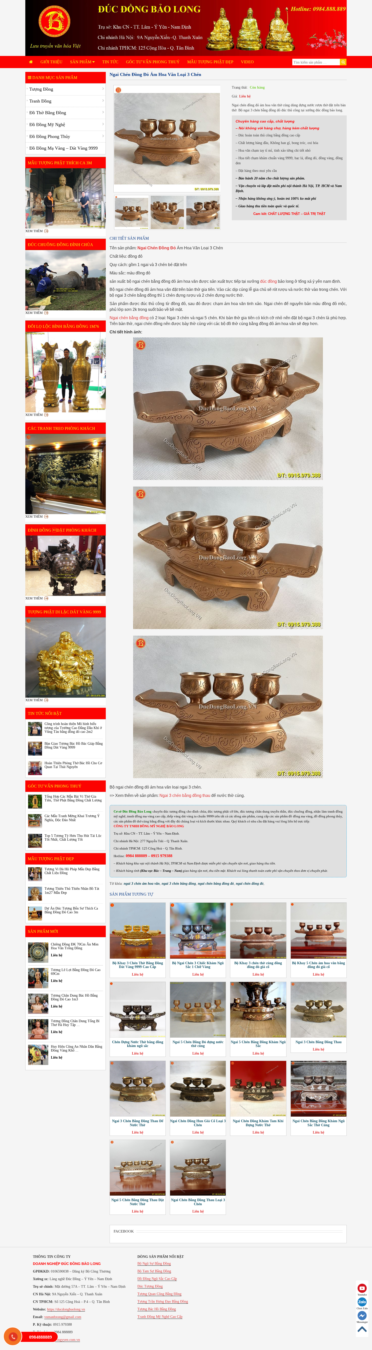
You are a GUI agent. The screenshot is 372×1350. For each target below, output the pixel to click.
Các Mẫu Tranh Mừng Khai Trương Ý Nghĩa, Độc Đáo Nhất (72, 818)
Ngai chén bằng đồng (129, 318)
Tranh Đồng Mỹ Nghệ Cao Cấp (159, 1317)
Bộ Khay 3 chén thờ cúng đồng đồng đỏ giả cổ (258, 965)
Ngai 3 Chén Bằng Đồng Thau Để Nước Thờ (137, 1123)
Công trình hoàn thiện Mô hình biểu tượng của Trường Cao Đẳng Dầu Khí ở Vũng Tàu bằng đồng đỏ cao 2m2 (73, 728)
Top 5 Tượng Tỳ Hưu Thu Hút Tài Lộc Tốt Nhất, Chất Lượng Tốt (73, 837)
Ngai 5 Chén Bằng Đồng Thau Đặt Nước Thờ (137, 1202)
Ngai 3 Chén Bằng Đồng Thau (319, 1042)
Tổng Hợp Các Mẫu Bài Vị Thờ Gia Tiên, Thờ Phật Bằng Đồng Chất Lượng (73, 798)
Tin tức (110, 62)
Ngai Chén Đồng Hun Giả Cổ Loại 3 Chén (198, 1123)
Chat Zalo (362, 1308)
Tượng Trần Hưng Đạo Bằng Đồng (162, 1301)
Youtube (362, 1294)
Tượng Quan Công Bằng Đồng (159, 1294)
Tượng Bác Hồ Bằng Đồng (156, 1309)
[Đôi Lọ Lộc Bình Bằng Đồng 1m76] (65, 372)
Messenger (362, 1322)
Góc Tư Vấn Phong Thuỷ (153, 62)
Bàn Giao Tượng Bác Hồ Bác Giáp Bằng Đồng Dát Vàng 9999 (74, 745)
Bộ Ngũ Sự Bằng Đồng (154, 1263)
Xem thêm (34, 231)
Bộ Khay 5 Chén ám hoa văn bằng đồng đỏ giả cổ (318, 965)
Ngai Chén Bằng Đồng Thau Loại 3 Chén (198, 1202)
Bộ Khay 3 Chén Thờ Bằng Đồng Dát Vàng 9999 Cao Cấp (137, 965)
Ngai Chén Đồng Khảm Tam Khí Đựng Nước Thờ (258, 1123)
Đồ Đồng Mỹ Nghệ (47, 124)
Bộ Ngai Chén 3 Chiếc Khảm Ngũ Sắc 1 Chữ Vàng (198, 965)
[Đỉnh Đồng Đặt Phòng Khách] (65, 566)
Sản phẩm (81, 62)
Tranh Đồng (40, 101)
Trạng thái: (240, 87)
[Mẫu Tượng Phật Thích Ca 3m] (65, 198)
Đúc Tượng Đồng (150, 1286)
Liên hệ (245, 96)
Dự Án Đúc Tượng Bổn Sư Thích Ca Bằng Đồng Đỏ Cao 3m (71, 910)
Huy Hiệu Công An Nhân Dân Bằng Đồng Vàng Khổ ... (76, 1048)
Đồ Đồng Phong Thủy (49, 136)
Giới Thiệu (51, 62)
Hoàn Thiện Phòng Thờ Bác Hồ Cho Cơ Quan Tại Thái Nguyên (73, 765)
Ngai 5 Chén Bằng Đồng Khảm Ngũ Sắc (258, 1044)
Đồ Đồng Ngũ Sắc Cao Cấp (157, 1279)
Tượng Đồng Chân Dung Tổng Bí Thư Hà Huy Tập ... (75, 1023)
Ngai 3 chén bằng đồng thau (184, 795)
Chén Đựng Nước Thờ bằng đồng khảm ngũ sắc (137, 1044)
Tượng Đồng (41, 89)
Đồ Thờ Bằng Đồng (47, 112)
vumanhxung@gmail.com (62, 1317)
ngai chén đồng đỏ (249, 883)
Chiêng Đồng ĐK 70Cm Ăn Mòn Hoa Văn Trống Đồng (74, 946)
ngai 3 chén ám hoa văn (142, 883)
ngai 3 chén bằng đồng (179, 883)
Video (247, 62)
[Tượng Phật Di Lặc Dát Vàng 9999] (65, 657)
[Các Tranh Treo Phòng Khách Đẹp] (65, 474)
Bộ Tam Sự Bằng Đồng (154, 1271)
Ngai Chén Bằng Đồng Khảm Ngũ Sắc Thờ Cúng (319, 1123)
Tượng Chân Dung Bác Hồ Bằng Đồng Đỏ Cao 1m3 (74, 997)
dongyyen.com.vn (67, 1340)
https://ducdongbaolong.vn (66, 1309)
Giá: (235, 96)
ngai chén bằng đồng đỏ (216, 883)
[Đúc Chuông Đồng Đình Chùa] (65, 280)
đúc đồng (268, 281)
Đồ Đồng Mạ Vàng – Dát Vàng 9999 (63, 148)
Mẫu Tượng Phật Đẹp (210, 62)
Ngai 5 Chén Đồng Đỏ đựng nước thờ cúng (198, 1044)
